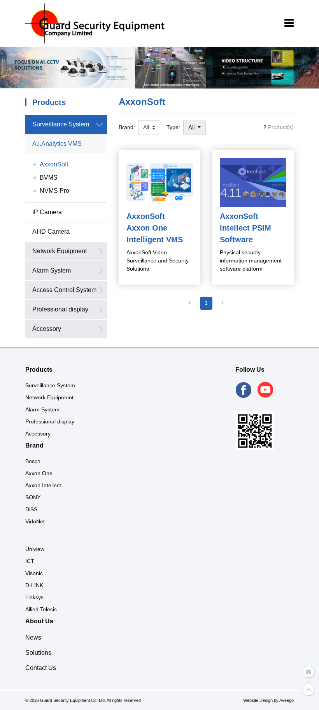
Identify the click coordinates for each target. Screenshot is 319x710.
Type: (173, 127)
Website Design (258, 700)
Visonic (34, 573)
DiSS (31, 509)
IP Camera (47, 212)
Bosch (32, 461)
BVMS (49, 177)
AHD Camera (51, 231)
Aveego (286, 700)
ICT (29, 561)
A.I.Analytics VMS (57, 143)
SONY (32, 497)
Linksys (34, 597)
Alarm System (51, 270)
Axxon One (39, 473)
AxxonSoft (54, 164)
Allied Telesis (41, 609)
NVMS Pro (54, 190)
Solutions (38, 652)
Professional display (60, 309)
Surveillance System (60, 124)
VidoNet (35, 521)
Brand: (127, 127)
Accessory (46, 328)
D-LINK (34, 585)
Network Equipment (59, 251)
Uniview (34, 549)
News (33, 637)
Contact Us (40, 668)
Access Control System (64, 290)
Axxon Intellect (43, 485)
